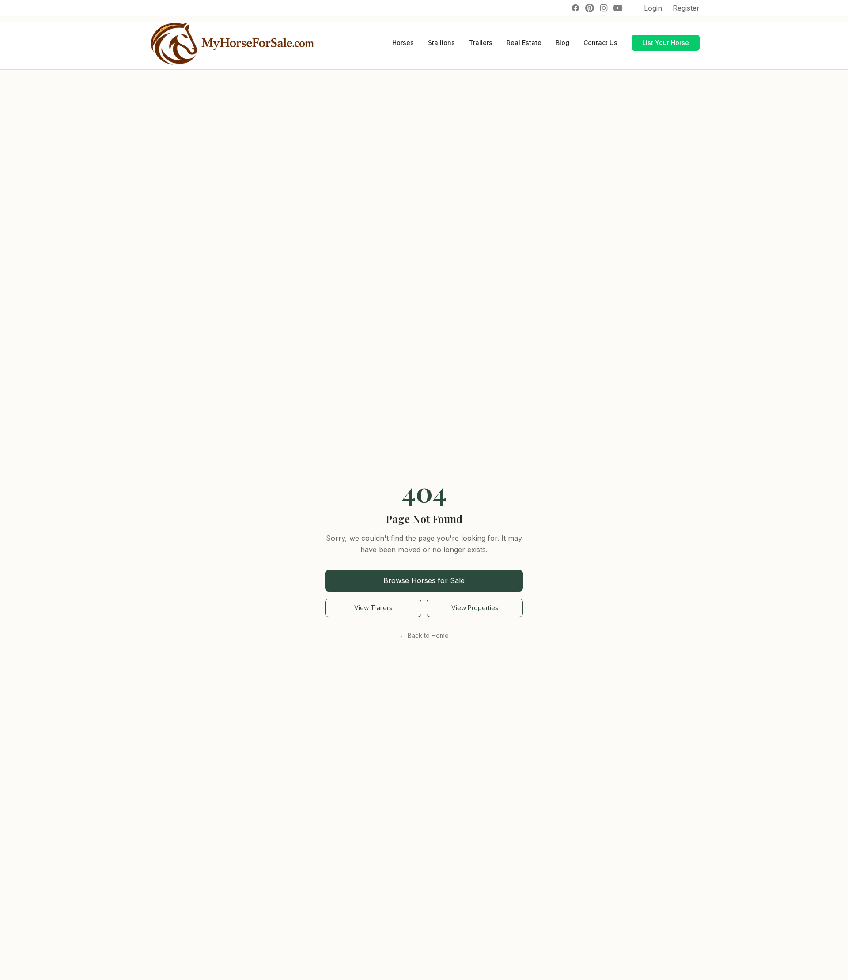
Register (686, 8)
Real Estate (524, 42)
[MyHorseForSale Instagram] (603, 8)
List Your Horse (665, 42)
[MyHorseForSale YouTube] (617, 8)
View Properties (474, 607)
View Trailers (373, 607)
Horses (403, 42)
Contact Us (600, 42)
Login (653, 8)
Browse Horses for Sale (424, 580)
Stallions (441, 42)
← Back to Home (424, 635)
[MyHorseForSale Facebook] (575, 8)
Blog (562, 42)
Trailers (480, 42)
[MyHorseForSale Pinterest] (589, 8)
